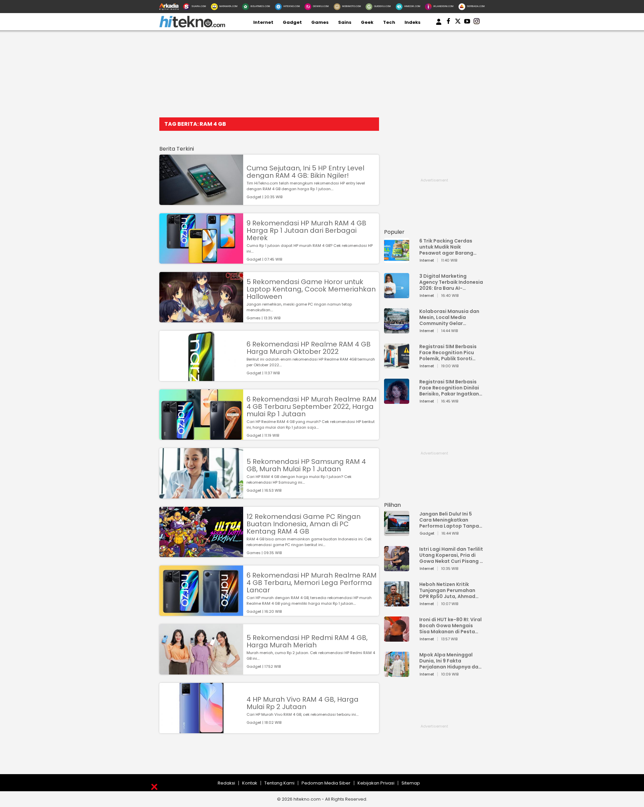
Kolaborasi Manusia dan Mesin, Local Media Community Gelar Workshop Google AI (449, 317)
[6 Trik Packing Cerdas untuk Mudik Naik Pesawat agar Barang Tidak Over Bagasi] (396, 259)
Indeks (413, 22)
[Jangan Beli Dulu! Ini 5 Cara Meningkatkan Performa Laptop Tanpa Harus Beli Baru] (396, 532)
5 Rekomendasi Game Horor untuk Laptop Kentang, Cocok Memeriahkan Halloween (311, 289)
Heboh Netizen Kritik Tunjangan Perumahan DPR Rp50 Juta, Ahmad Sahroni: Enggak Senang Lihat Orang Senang (449, 590)
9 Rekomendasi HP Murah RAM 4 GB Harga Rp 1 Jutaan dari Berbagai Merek (306, 230)
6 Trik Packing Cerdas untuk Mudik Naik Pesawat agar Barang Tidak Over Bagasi (446, 247)
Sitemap (410, 783)
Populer (394, 232)
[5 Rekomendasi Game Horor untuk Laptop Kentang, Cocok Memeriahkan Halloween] (201, 319)
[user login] (439, 25)
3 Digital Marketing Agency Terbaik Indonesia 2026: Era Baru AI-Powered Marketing (451, 282)
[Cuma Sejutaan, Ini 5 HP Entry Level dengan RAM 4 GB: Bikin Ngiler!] (201, 201)
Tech (389, 22)
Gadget (292, 22)
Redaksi (226, 783)
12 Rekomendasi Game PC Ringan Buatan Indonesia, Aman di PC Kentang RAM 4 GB (304, 524)
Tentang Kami (279, 783)
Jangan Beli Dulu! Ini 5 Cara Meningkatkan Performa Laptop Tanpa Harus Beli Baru (449, 520)
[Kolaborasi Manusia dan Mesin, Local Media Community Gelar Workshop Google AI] (396, 330)
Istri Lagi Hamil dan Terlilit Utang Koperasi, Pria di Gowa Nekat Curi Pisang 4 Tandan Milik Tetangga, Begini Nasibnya (451, 555)
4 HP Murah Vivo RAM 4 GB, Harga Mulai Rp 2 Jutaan (303, 703)
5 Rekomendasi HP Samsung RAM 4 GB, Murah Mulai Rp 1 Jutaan (306, 465)
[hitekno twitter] (458, 22)
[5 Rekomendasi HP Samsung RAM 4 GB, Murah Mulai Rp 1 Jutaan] (201, 495)
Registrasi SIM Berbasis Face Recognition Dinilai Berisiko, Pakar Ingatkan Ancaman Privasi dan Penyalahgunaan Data (449, 388)
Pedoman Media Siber (326, 783)
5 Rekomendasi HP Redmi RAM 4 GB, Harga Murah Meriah (307, 641)
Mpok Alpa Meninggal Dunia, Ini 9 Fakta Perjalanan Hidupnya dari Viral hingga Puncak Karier (450, 661)
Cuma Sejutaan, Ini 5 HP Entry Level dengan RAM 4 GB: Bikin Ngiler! (305, 171)
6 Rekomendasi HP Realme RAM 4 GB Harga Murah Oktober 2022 (309, 347)
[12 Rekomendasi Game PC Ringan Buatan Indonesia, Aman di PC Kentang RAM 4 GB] (201, 553)
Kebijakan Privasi (376, 783)
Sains (345, 22)
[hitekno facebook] (448, 22)
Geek (367, 22)
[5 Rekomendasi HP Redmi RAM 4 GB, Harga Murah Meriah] (201, 671)
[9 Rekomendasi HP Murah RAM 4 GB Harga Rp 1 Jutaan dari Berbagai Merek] (201, 260)
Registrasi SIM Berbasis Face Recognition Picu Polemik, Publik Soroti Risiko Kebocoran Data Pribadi (448, 352)
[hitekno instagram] (477, 22)
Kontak (249, 783)
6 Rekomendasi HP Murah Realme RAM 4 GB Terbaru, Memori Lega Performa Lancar (312, 583)
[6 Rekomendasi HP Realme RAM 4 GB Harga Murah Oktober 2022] (201, 377)
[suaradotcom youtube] (467, 22)
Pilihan (392, 505)
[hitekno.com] (192, 26)
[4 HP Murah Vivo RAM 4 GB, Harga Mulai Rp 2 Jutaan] (201, 730)
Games (320, 22)
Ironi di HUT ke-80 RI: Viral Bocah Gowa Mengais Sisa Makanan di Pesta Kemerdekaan (450, 625)
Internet (263, 22)
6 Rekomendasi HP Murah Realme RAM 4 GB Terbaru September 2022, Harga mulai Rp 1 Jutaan (312, 406)
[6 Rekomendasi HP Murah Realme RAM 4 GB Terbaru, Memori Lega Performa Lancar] (201, 612)
